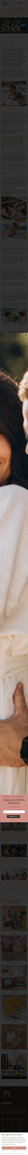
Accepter (14, 1148)
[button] (26, 334)
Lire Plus (14, 1144)
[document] (14, 577)
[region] (14, 1143)
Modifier (14, 1151)
